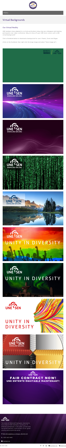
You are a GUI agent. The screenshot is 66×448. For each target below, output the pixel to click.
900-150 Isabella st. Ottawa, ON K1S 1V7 (15, 434)
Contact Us (6, 441)
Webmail (63, 445)
